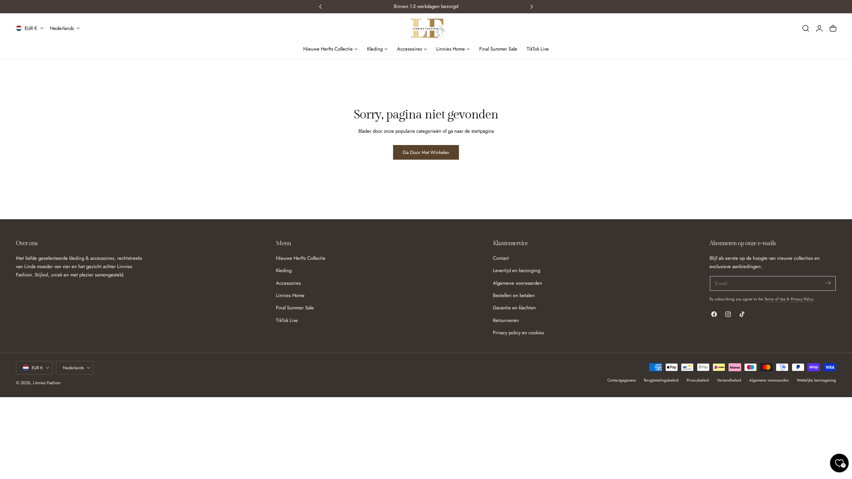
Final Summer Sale (295, 307)
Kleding (284, 270)
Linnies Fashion (47, 383)
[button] (806, 28)
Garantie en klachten (514, 307)
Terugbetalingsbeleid (661, 380)
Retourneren (506, 320)
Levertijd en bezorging (516, 270)
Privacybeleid (698, 380)
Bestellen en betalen (514, 295)
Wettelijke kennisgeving (816, 380)
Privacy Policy (802, 299)
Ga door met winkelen (426, 152)
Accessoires (288, 282)
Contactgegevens (621, 380)
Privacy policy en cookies (518, 332)
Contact (501, 258)
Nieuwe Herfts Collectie (300, 258)
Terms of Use (775, 299)
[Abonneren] (828, 283)
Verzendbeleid (729, 380)
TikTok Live (287, 320)
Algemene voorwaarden (517, 282)
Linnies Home (290, 295)
